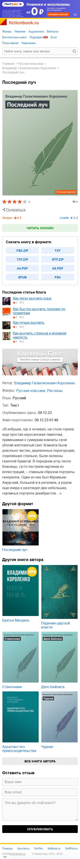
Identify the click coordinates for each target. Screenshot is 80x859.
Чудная (47, 747)
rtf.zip (58, 259)
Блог (54, 37)
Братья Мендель (15, 620)
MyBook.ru (54, 848)
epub (22, 277)
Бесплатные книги (14, 37)
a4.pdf (22, 268)
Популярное (10, 43)
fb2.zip (22, 250)
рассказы (55, 391)
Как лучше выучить (28, 322)
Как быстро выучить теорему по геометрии (39, 311)
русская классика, (31, 391)
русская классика (30, 63)
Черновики (28, 43)
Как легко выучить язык (32, 298)
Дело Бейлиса (52, 687)
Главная (8, 63)
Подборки (36, 37)
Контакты (23, 848)
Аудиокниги (36, 31)
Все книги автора (40, 761)
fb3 (58, 277)
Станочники (12, 687)
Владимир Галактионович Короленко (29, 68)
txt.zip (22, 259)
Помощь (7, 848)
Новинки (20, 31)
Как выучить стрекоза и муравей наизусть (39, 335)
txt (58, 250)
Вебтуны (52, 31)
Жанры (7, 31)
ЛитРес (38, 848)
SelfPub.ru (71, 848)
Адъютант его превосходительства (19, 749)
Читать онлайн (40, 228)
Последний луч (14, 550)
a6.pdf (57, 268)
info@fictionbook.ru (14, 853)
